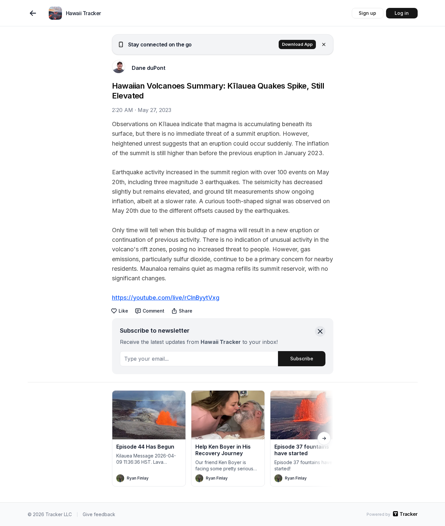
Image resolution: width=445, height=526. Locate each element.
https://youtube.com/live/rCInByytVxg (165, 297)
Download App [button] (297, 44)
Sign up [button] (367, 13)
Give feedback (99, 514)
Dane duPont (148, 68)
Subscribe (301, 358)
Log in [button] (402, 13)
